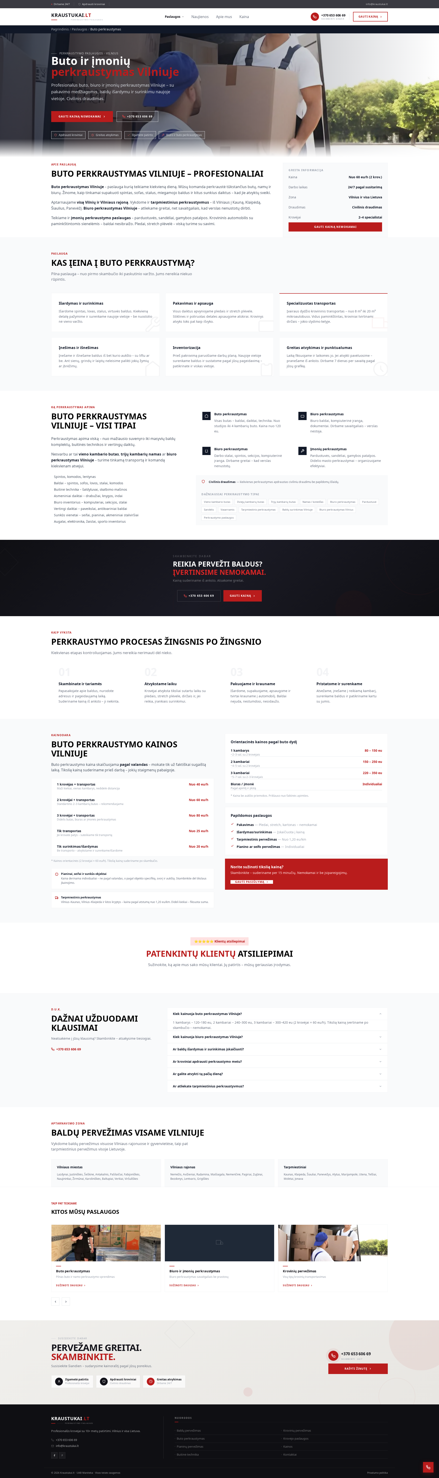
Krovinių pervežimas (297, 1430)
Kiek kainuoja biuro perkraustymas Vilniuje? (208, 1037)
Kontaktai (290, 1454)
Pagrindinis (60, 29)
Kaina (244, 16)
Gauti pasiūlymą (249, 882)
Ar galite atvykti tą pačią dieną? (198, 1074)
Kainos (287, 1446)
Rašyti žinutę (356, 1368)
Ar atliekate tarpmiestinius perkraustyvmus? (208, 1086)
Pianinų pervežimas (190, 1446)
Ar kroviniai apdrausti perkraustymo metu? (207, 1061)
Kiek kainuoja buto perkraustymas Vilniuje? (207, 1014)
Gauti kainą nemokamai (80, 116)
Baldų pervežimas (189, 1430)
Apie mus (224, 16)
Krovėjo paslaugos (295, 1438)
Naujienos (200, 16)
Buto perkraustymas (191, 1438)
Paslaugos (172, 17)
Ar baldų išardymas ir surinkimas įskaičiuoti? (208, 1049)
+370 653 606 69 (140, 116)
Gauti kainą (368, 16)
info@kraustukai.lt (377, 4)
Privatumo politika (377, 1472)
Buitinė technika (188, 1454)
